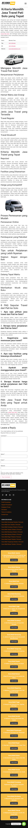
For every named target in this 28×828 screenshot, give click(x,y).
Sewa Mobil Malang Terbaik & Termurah (11, 534)
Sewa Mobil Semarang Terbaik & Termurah (12, 522)
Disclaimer (4, 509)
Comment (4, 435)
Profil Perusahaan (6, 502)
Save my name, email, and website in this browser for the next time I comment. (12, 473)
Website (3, 465)
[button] (24, 824)
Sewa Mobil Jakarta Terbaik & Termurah (11, 529)
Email (3, 459)
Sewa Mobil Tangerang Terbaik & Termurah (12, 541)
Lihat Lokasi (14, 560)
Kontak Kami (4, 514)
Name (3, 454)
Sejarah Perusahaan (6, 504)
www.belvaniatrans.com (14, 48)
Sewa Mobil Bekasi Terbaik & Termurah (11, 544)
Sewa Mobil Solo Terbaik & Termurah (10, 524)
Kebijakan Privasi (5, 507)
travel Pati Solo (5, 33)
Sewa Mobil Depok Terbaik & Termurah (11, 539)
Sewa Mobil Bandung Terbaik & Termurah (12, 532)
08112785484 (12, 43)
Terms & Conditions (6, 512)
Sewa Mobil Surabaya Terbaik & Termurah (12, 527)
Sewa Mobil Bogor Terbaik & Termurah (11, 536)
